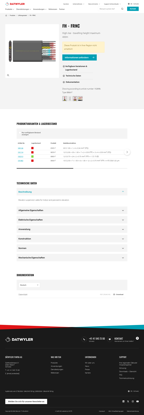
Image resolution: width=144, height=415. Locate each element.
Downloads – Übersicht (127, 371)
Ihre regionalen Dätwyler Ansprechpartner (128, 364)
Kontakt (133, 9)
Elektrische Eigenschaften (30, 219)
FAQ (120, 375)
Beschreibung (25, 191)
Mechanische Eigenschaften (31, 257)
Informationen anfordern (77, 57)
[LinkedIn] (123, 401)
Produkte (8, 9)
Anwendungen (39, 9)
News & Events (93, 4)
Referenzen (53, 9)
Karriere (66, 4)
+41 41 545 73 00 (13, 370)
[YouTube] (137, 401)
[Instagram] (133, 401)
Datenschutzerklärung (133, 411)
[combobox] (111, 9)
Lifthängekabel (22, 15)
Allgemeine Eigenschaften (30, 210)
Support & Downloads (111, 4)
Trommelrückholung (126, 378)
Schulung (122, 368)
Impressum (102, 411)
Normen (22, 248)
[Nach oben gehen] (137, 338)
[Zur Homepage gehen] (15, 3)
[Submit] (122, 9)
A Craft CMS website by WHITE (63, 411)
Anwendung (24, 229)
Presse (87, 369)
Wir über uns (89, 363)
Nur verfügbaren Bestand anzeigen (31, 133)
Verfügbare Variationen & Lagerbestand (76, 68)
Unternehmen (77, 4)
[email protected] (13, 373)
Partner (62, 9)
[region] (72, 155)
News (87, 366)
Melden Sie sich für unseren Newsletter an (26, 401)
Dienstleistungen (22, 9)
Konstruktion (24, 238)
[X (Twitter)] (128, 401)
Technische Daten (73, 75)
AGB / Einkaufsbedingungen (116, 411)
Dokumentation (72, 82)
